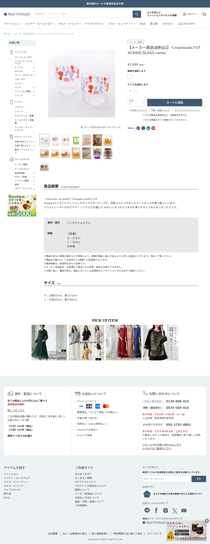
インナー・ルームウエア (39, 23)
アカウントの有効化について (91, 485)
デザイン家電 (21, 177)
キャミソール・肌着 (24, 115)
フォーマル (20, 79)
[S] (131, 94)
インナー (19, 83)
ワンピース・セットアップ (24, 62)
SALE (142, 23)
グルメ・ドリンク (69, 23)
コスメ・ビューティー (121, 23)
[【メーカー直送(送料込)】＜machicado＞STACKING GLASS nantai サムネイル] (44, 140)
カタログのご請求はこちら (157, 448)
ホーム (7, 33)
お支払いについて (138, 110)
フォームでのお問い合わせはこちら (161, 444)
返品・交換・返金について (89, 501)
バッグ (18, 87)
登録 (199, 478)
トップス (19, 67)
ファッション (11, 23)
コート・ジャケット (24, 75)
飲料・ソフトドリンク (24, 151)
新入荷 (154, 23)
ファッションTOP (23, 57)
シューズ (19, 95)
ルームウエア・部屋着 (24, 121)
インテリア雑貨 (22, 180)
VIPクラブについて (85, 481)
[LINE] (147, 511)
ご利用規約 (81, 505)
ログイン (191, 14)
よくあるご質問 (83, 478)
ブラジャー (20, 107)
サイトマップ (154, 533)
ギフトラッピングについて (187, 110)
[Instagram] (165, 511)
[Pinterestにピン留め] (153, 128)
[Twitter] (174, 511)
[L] (137, 94)
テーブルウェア (22, 169)
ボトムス (19, 71)
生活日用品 (20, 173)
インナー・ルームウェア (17, 478)
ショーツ (19, 111)
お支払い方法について (87, 497)
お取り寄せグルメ (23, 145)
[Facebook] (156, 511)
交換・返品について (160, 110)
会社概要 (53, 533)
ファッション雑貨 (23, 91)
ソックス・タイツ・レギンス (24, 129)
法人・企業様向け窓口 (75, 533)
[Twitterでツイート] (143, 128)
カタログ (167, 23)
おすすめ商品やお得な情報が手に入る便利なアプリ (177, 494)
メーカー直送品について (88, 493)
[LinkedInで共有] (148, 128)
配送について (82, 489)
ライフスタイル (94, 23)
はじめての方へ (187, 23)
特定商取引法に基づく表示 (128, 533)
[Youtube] (184, 511)
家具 (17, 184)
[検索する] (137, 14)
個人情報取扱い (100, 533)
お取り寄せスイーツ (24, 141)
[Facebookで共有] (138, 128)
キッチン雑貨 (21, 164)
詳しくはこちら (16, 410)
